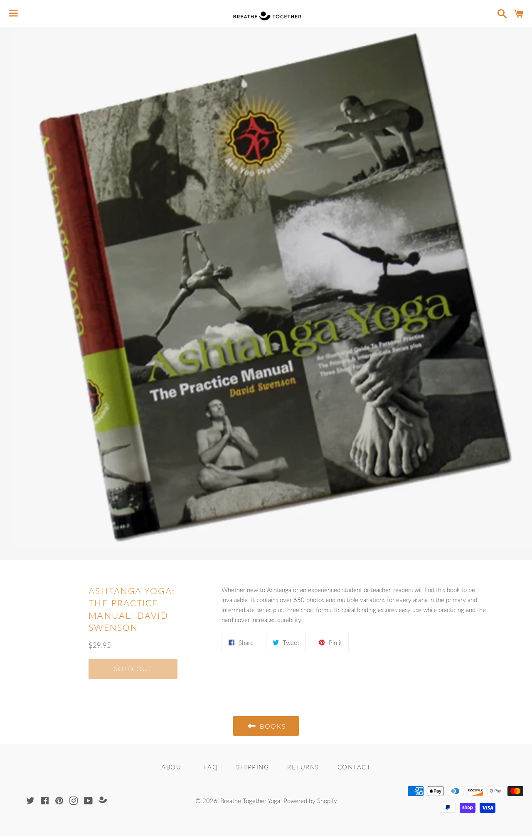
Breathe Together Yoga (250, 800)
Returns (303, 767)
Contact (354, 767)
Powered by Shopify (310, 800)
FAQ (211, 767)
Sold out (133, 668)
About (173, 767)
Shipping (252, 767)
